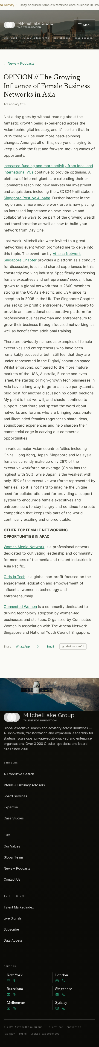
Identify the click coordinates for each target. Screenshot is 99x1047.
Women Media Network (24, 546)
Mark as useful (75, 646)
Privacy (9, 1033)
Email (50, 646)
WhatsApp (23, 646)
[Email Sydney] (57, 1008)
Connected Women (20, 606)
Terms (23, 1033)
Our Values (12, 846)
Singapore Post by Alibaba (27, 198)
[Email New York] (8, 981)
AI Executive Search (19, 774)
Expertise (11, 807)
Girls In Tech (14, 576)
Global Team (13, 857)
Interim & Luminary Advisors (24, 785)
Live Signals (13, 918)
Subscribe (11, 929)
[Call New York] (15, 981)
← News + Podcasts (19, 63)
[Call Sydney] (63, 1008)
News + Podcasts (17, 868)
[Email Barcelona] (8, 994)
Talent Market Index (19, 907)
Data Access (13, 940)
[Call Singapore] (63, 994)
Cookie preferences (44, 1033)
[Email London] (57, 981)
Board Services (15, 796)
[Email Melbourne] (8, 1008)
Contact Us (12, 879)
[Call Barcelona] (15, 994)
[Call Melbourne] (15, 1008)
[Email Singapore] (57, 994)
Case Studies (14, 818)
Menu (87, 25)
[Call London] (63, 981)
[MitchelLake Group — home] (28, 25)
